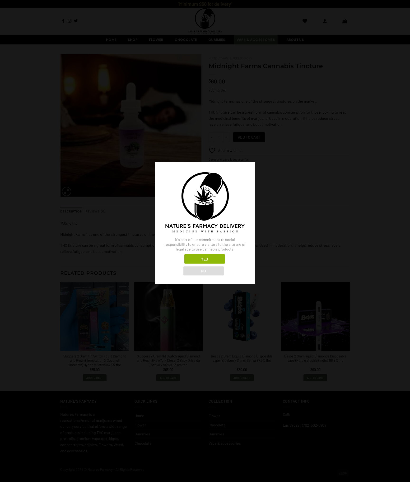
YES (204, 259)
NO (203, 271)
